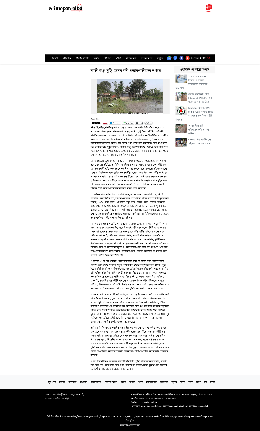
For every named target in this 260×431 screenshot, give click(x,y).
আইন (132, 382)
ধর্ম (205, 382)
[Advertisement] (130, 34)
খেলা (118, 58)
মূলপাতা (52, 382)
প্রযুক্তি (160, 58)
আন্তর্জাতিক (131, 58)
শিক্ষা (212, 382)
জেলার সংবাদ (82, 58)
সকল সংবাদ (200, 58)
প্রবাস (190, 382)
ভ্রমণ (198, 382)
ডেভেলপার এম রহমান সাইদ (130, 425)
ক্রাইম (96, 58)
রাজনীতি (67, 58)
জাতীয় (55, 58)
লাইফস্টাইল (146, 58)
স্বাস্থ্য (182, 382)
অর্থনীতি (83, 382)
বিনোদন (107, 58)
